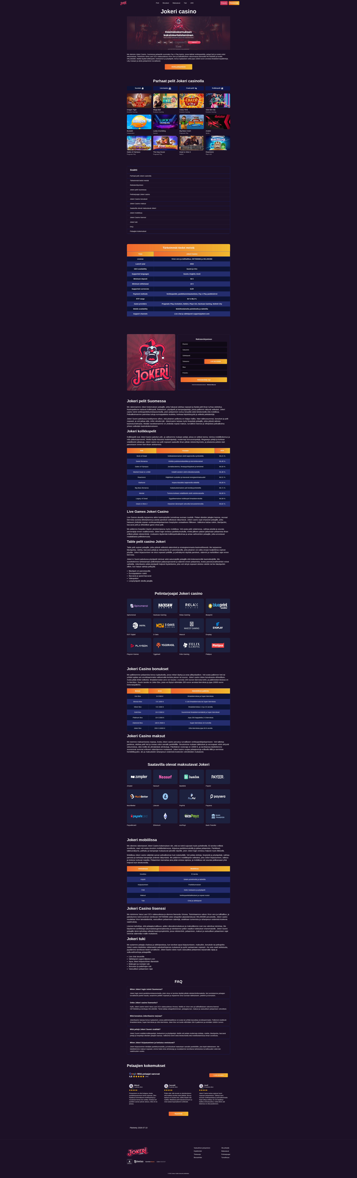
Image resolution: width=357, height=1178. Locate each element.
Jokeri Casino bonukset (138, 199)
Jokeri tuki (134, 222)
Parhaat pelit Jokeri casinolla (140, 176)
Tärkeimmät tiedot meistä (139, 180)
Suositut (138, 88)
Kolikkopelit (216, 88)
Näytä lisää (178, 1113)
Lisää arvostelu (219, 1075)
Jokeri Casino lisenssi (138, 217)
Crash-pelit (190, 88)
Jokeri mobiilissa (136, 213)
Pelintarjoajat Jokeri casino (140, 194)
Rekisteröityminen (136, 185)
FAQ (131, 227)
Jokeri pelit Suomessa (138, 190)
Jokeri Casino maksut (138, 204)
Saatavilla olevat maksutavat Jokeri (143, 208)
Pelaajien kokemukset (138, 231)
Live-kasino (164, 88)
